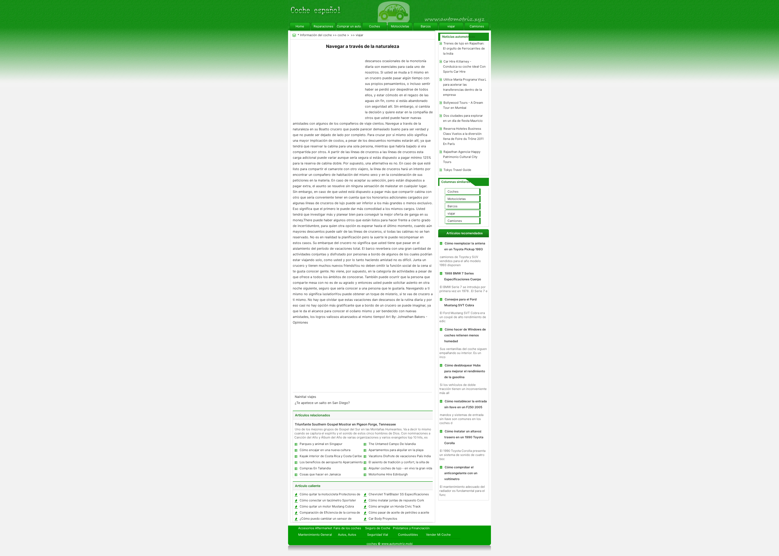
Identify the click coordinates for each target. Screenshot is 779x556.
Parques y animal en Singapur (321, 444)
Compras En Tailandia (315, 468)
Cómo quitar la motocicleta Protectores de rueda (329, 495)
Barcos (426, 26)
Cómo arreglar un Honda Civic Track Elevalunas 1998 (394, 507)
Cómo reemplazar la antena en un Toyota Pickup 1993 (464, 246)
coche (342, 35)
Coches (374, 26)
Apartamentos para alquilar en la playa (396, 450)
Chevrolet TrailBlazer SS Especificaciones (399, 494)
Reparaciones (323, 26)
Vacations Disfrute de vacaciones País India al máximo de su (399, 457)
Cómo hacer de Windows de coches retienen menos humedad (465, 335)
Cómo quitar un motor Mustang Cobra (327, 506)
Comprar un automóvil (349, 26)
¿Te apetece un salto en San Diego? (323, 403)
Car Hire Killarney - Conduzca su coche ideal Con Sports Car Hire (464, 66)
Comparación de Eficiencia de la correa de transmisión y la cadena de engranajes (329, 513)
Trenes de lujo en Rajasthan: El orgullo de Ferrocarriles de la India (464, 48)
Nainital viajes (306, 397)
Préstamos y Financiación (411, 528)
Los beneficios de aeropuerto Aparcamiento (331, 462)
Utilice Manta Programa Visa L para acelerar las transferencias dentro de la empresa (464, 87)
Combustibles (408, 535)
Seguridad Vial (377, 535)
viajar (451, 26)
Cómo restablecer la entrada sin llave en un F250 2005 (465, 404)
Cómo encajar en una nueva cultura (325, 450)
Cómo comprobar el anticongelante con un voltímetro (460, 473)
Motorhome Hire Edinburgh (388, 474)
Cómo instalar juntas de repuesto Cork (396, 500)
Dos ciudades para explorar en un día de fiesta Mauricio (463, 118)
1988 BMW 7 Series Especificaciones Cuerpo (462, 276)
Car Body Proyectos (383, 518)
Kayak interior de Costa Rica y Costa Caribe (331, 456)
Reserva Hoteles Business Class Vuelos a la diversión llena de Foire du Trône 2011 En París (463, 136)
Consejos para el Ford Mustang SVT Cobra (460, 302)
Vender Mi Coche (438, 535)
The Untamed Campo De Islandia (392, 444)
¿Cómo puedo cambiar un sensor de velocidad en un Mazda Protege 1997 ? (327, 519)
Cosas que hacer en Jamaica (320, 474)
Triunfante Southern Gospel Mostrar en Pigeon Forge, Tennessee (345, 424)
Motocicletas (400, 26)
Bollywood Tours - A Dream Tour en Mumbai (463, 105)
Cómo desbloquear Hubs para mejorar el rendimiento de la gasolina (464, 371)
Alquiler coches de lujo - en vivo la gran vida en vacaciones (400, 469)
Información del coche (316, 35)
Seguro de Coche (377, 528)
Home (300, 26)
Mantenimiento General (315, 535)
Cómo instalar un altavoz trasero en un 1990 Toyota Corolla (463, 437)
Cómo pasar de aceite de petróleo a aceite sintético (398, 513)
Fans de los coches (347, 528)
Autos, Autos (347, 535)
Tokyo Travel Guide (457, 170)
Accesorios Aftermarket (315, 528)
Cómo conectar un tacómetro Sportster (328, 500)
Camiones (477, 26)
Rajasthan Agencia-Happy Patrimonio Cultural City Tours (461, 157)
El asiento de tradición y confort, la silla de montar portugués (398, 463)
